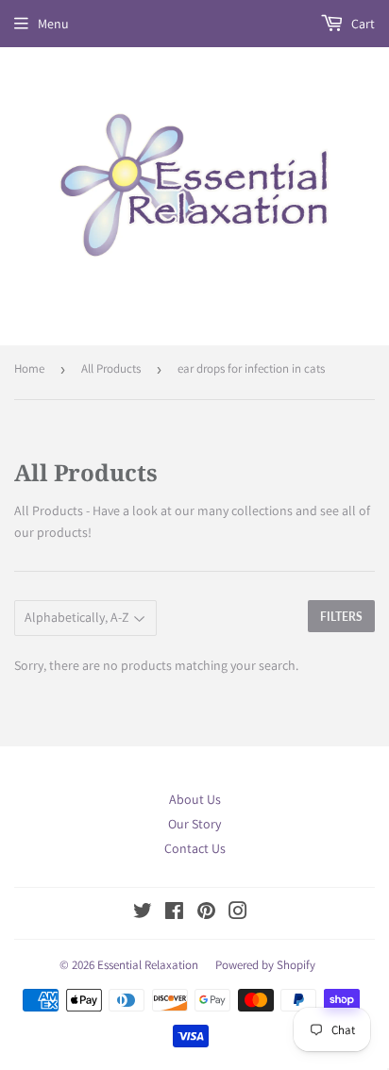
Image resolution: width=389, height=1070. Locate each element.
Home (29, 368)
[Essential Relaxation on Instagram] (237, 913)
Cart (361, 23)
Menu (53, 23)
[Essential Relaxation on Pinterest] (206, 913)
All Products (111, 368)
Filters (341, 617)
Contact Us (195, 848)
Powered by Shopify (265, 965)
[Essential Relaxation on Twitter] (142, 913)
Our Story (194, 823)
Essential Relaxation (147, 965)
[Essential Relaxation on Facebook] (174, 913)
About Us (195, 799)
